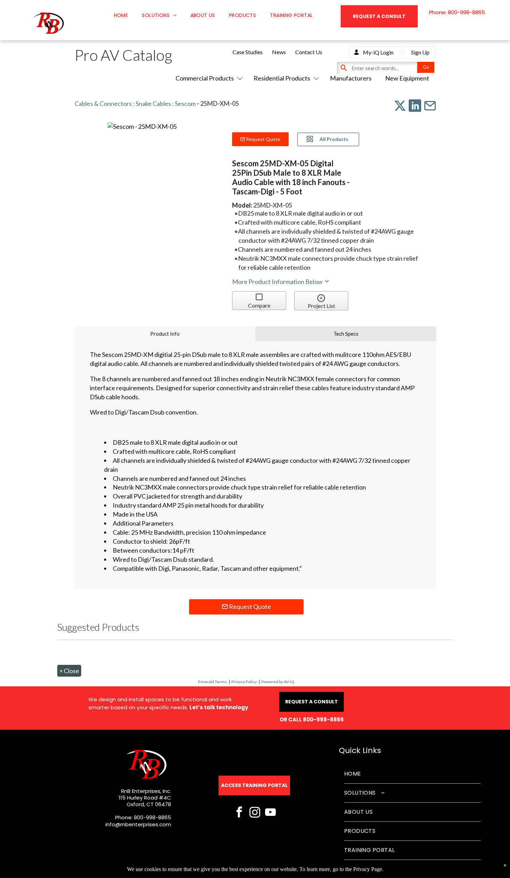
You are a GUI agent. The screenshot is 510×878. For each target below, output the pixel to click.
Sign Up (420, 52)
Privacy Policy (244, 681)
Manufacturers (351, 78)
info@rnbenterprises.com (138, 824)
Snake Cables (153, 103)
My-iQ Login (378, 52)
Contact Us (308, 52)
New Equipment (407, 78)
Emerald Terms (212, 681)
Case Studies (247, 52)
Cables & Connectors (103, 103)
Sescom (185, 103)
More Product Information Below (278, 281)
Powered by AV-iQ (278, 681)
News (279, 52)
